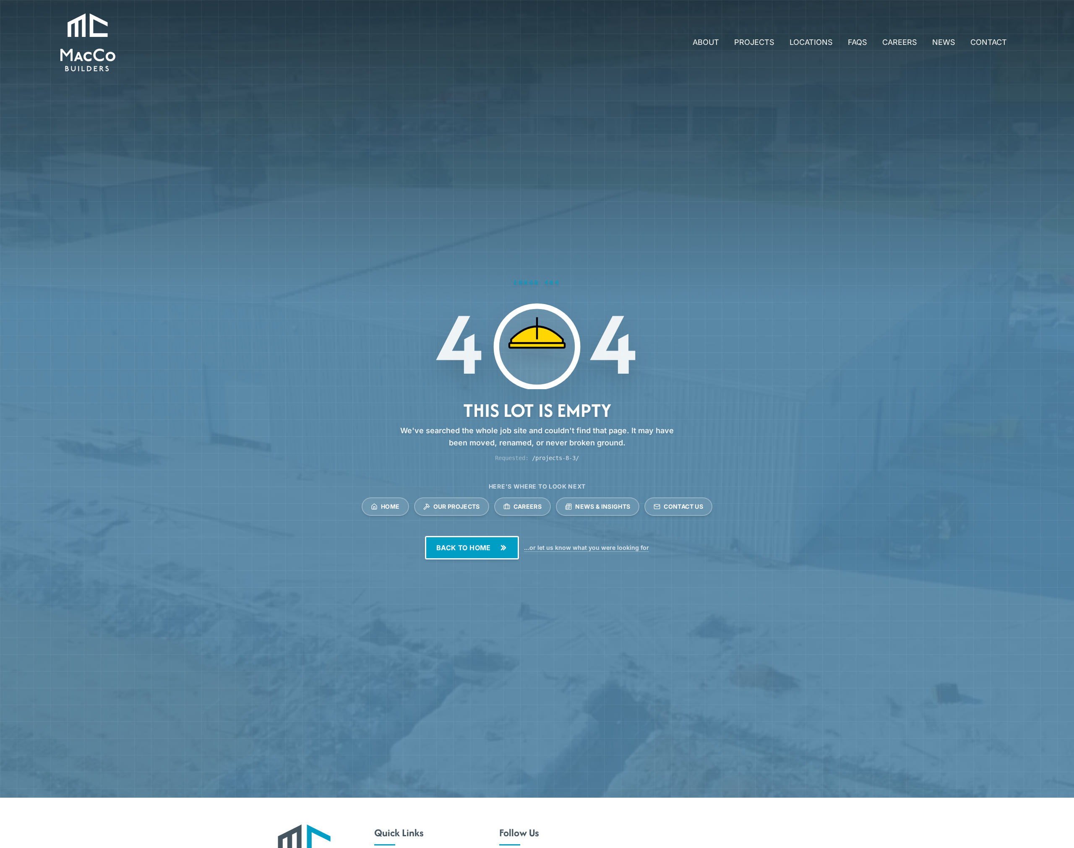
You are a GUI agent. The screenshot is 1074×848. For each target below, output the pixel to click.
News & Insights (602, 506)
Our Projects (456, 506)
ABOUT (706, 42)
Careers (528, 506)
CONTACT (988, 42)
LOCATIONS (811, 42)
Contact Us (683, 506)
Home (390, 506)
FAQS (857, 42)
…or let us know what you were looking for (586, 547)
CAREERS (899, 42)
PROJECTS (754, 42)
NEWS (943, 42)
